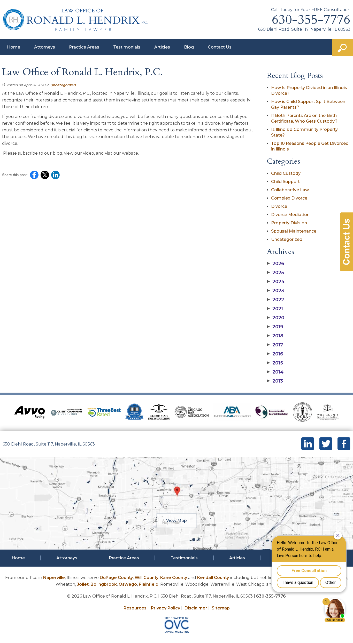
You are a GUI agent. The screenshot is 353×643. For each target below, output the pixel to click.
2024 (276, 281)
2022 (275, 299)
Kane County (173, 577)
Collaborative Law (290, 189)
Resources (135, 608)
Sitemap (221, 608)
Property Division (289, 222)
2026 (275, 263)
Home (13, 47)
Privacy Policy (165, 608)
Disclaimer (196, 608)
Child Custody (286, 173)
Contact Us (220, 47)
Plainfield (148, 584)
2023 (275, 290)
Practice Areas (84, 47)
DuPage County (116, 577)
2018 (275, 335)
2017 (275, 344)
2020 (275, 317)
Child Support (285, 181)
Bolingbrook (103, 584)
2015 (275, 363)
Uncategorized (63, 85)
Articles (162, 47)
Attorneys (44, 47)
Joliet (83, 584)
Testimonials (126, 47)
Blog (189, 47)
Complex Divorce (289, 198)
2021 (275, 308)
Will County (146, 577)
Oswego (128, 584)
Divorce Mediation (290, 214)
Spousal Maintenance (293, 231)
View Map (176, 520)
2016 (275, 353)
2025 (275, 272)
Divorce (279, 206)
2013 (275, 381)
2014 (275, 372)
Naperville (54, 577)
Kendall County (213, 577)
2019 (275, 326)
